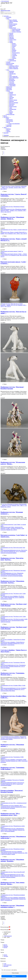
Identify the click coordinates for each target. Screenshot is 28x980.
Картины (8, 128)
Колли (13, 48)
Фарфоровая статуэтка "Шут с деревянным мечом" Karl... (10, 814)
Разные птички (13, 106)
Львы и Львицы (16, 30)
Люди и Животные (13, 77)
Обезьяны (11, 38)
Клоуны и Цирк (10, 63)
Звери (7, 18)
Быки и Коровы (13, 20)
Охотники (11, 83)
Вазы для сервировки (14, 123)
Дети (10, 75)
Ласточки (11, 97)
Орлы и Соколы (13, 100)
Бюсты (5, 115)
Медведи (11, 35)
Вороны (11, 92)
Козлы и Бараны (13, 23)
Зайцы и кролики (13, 21)
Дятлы (10, 96)
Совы (10, 107)
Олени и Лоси (12, 39)
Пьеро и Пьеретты (13, 68)
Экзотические (12, 60)
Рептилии (11, 59)
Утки (10, 110)
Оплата (5, 954)
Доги (13, 47)
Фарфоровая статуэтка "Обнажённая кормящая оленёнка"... (12, 906)
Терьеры (14, 58)
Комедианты (9, 64)
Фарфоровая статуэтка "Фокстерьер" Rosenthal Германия (12, 387)
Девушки (11, 72)
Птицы (8, 90)
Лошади (11, 34)
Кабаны (11, 22)
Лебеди (11, 98)
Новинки (5, 946)
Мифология (9, 86)
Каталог (5, 947)
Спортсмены (12, 85)
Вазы (7, 118)
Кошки (11, 26)
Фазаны (11, 111)
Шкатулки (8, 126)
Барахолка (5, 132)
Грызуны (11, 37)
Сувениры (8, 125)
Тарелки (8, 131)
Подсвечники (9, 121)
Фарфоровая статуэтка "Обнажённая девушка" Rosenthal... (12, 860)
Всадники (8, 17)
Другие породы (16, 52)
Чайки (10, 113)
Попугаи (11, 105)
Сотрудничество (7, 964)
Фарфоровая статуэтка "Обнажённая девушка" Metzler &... (12, 218)
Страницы (3, 149)
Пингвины (12, 104)
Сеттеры (14, 54)
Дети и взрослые (13, 76)
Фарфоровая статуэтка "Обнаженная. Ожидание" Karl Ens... (12, 581)
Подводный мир (10, 114)
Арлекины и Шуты (14, 65)
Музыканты (12, 80)
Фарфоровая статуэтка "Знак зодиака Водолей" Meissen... (12, 883)
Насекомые (9, 88)
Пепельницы (9, 119)
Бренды (5, 944)
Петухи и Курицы (13, 102)
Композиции (12, 25)
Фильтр (2, 147)
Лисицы (11, 33)
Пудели (14, 51)
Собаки (11, 42)
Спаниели (14, 55)
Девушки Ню (12, 73)
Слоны (11, 41)
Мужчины (11, 79)
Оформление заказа (5, 10)
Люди (7, 69)
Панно (8, 130)
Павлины (11, 101)
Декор (6, 127)
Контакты (5, 966)
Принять (14, 976)
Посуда (8, 122)
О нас (4, 963)
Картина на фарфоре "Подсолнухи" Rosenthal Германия (12, 791)
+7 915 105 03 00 (5, 1)
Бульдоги (14, 44)
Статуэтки (7, 16)
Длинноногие (12, 94)
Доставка (5, 956)
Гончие (14, 46)
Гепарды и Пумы (16, 29)
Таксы (13, 56)
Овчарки (14, 50)
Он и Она (11, 81)
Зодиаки (8, 62)
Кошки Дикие (12, 27)
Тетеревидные (12, 109)
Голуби (11, 93)
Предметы (7, 117)
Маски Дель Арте (13, 67)
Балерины (11, 71)
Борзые (14, 43)
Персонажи (9, 89)
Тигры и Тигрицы (16, 31)
